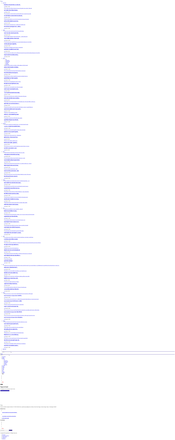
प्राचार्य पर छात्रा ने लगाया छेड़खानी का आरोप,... (11, 89)
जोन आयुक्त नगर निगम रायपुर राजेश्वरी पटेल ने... (11, 244)
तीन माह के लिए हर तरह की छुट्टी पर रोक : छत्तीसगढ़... (12, 26)
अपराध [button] (4, 236)
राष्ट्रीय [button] (4, 30)
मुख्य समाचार (4, 356)
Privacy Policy (4, 436)
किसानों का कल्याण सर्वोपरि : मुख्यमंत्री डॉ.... (11, 142)
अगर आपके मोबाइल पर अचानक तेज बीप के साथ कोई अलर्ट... (13, 15)
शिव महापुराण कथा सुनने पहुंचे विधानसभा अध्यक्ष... (11, 83)
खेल (2, 370)
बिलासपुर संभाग (8, 61)
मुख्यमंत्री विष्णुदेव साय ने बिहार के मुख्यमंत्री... (11, 78)
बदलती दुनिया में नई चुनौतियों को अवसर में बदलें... (11, 49)
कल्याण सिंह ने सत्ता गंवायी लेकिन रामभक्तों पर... (11, 345)
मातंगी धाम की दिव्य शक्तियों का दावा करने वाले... (11, 21)
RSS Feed (3, 434)
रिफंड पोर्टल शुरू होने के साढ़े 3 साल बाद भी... (11, 176)
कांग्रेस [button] (4, 151)
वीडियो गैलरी (4, 349)
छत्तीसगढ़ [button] (4, 58)
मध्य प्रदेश (3, 365)
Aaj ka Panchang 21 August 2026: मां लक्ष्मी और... (13, 295)
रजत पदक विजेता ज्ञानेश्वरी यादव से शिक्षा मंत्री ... (11, 289)
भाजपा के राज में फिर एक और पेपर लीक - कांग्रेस (11, 170)
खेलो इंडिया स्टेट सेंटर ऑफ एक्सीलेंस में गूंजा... (11, 272)
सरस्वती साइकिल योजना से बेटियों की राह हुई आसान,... (12, 227)
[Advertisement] (27, 397)
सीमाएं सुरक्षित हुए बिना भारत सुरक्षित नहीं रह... (11, 329)
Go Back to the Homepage (4, 390)
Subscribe (10, 430)
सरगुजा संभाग (7, 60)
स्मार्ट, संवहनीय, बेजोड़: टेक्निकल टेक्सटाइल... (11, 10)
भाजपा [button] (3, 208)
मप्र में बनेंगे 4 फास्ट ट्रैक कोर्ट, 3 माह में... (10, 148)
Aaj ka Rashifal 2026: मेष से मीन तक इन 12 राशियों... (13, 301)
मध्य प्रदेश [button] (4, 123)
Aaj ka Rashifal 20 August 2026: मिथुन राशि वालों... (13, 311)
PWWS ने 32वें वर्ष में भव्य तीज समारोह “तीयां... (11, 306)
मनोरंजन (3, 371)
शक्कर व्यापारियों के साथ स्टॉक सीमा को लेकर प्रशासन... (12, 182)
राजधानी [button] (4, 179)
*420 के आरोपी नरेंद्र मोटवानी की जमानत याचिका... (12, 92)
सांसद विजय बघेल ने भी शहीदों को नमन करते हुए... (11, 199)
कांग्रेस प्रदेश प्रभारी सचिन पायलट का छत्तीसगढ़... (12, 98)
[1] (3, 373)
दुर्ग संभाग (7, 63)
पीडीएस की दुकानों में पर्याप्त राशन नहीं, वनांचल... (11, 165)
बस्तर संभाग (7, 64)
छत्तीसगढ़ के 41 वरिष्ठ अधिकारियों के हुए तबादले (11, 114)
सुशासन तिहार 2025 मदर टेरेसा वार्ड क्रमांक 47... (12, 103)
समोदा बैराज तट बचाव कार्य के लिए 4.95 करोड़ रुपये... (12, 4)
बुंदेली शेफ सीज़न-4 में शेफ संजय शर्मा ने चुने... (11, 137)
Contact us (4, 437)
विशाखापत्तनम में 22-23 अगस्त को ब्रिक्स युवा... (11, 334)
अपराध (3, 369)
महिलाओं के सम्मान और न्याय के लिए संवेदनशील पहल (12, 250)
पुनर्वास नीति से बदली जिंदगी (8, 260)
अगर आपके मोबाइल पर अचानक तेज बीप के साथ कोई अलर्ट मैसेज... (9, 416)
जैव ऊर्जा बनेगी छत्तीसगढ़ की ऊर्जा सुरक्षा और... (11, 72)
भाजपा (3, 368)
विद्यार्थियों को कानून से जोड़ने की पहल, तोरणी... (11, 278)
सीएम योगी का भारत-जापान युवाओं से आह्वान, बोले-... (12, 340)
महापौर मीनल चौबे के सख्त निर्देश (5, 418)
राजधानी (3, 367)
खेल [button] (3, 264)
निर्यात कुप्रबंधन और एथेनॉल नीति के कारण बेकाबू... (12, 154)
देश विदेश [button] (4, 320)
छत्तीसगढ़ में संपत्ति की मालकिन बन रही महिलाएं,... (11, 67)
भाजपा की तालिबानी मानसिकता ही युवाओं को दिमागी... (12, 160)
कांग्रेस (3, 366)
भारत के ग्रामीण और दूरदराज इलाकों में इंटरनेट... (11, 323)
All (6, 59)
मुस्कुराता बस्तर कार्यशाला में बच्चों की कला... (11, 283)
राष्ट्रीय (3, 357)
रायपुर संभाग (7, 62)
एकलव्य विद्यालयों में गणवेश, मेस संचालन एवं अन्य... (11, 221)
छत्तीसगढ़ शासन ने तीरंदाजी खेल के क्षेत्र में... (11, 267)
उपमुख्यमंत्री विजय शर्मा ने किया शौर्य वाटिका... (11, 216)
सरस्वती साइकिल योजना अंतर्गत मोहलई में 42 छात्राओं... (12, 232)
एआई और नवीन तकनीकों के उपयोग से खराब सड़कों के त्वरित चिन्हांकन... (9, 412)
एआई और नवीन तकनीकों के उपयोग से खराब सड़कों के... (12, 109)
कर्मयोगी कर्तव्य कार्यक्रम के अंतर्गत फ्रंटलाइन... (11, 204)
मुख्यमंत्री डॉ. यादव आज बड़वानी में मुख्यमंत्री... (11, 131)
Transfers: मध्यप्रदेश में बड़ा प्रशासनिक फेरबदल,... (12, 126)
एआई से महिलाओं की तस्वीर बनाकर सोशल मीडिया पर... (12, 255)
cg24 (5, 6)
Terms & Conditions (5, 435)
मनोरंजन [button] (4, 292)
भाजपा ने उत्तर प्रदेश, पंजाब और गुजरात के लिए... (11, 33)
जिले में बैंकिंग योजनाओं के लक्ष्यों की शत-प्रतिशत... (11, 193)
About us (3, 438)
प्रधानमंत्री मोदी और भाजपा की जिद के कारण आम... (12, 188)
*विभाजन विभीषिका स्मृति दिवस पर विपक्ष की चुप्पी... (11, 38)
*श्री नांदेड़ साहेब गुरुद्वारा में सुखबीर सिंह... (10, 43)
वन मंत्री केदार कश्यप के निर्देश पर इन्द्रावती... (11, 239)
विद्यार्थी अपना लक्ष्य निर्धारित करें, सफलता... (10, 210)
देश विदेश (3, 372)
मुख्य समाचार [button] (4, 2)
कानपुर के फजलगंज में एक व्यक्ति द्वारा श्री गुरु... (11, 54)
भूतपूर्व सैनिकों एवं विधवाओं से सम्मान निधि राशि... (11, 119)
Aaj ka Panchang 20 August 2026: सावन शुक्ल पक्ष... (13, 317)
